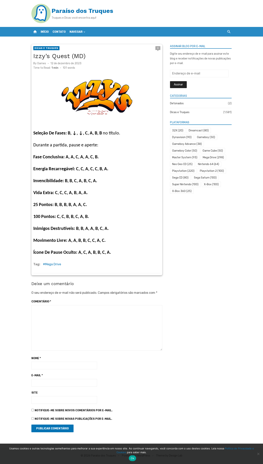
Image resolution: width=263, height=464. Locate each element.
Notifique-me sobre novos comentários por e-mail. (73, 410)
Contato (59, 31)
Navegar (76, 31)
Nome (36, 358)
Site (34, 392)
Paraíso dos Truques (82, 10)
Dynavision (182, 137)
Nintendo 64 (208, 164)
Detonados (177, 103)
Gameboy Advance (187, 144)
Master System (184, 157)
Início (45, 31)
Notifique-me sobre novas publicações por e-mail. (73, 419)
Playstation (183, 171)
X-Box (211, 184)
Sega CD (180, 177)
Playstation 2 (212, 171)
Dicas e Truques (46, 48)
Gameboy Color (184, 150)
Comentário (41, 301)
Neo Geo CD (182, 164)
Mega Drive (53, 264)
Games (41, 63)
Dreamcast (199, 130)
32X (177, 130)
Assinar (178, 84)
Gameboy (206, 137)
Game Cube (213, 150)
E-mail (37, 375)
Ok (132, 458)
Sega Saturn (205, 177)
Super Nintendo (185, 184)
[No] (258, 454)
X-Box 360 (182, 191)
